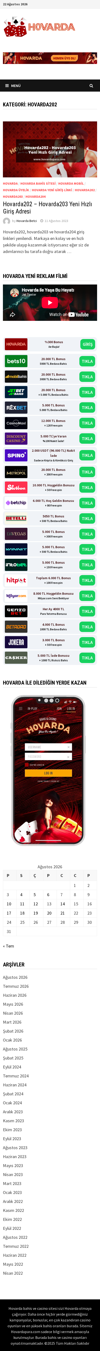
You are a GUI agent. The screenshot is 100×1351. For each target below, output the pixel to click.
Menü (16, 85)
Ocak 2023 (12, 1192)
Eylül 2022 (12, 1228)
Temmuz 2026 (16, 986)
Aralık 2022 (13, 1201)
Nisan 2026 (13, 1013)
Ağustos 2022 (15, 1237)
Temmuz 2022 (16, 1246)
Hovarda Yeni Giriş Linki (52, 190)
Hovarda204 (35, 196)
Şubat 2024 (13, 1094)
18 (22, 913)
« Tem (8, 946)
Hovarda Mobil (71, 183)
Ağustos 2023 (15, 1147)
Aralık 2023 (13, 1111)
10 (9, 904)
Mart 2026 (12, 1022)
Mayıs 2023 (13, 1165)
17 (9, 913)
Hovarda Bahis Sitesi (38, 183)
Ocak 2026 (12, 1040)
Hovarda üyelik (16, 190)
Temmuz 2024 (16, 1076)
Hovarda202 (85, 190)
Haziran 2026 (14, 995)
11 (22, 904)
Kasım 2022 (13, 1210)
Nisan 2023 (13, 1174)
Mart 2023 (12, 1183)
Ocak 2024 (12, 1103)
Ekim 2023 (12, 1129)
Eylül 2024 (12, 1067)
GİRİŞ (88, 344)
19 (35, 913)
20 (49, 913)
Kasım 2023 (13, 1120)
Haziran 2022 (14, 1255)
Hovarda (10, 183)
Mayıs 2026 (13, 1004)
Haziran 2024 (14, 1085)
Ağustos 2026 (15, 977)
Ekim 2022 (12, 1219)
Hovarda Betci (27, 221)
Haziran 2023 (14, 1156)
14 (62, 904)
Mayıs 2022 (13, 1264)
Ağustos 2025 (15, 1049)
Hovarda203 (13, 196)
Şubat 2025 (13, 1058)
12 (35, 904)
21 (62, 913)
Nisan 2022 (13, 1273)
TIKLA (87, 361)
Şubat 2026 (13, 1031)
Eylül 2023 (12, 1138)
